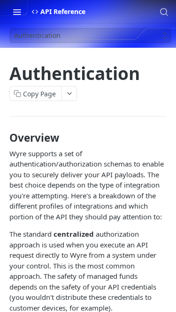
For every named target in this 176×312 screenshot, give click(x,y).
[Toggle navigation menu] (16, 11)
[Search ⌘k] (163, 11)
